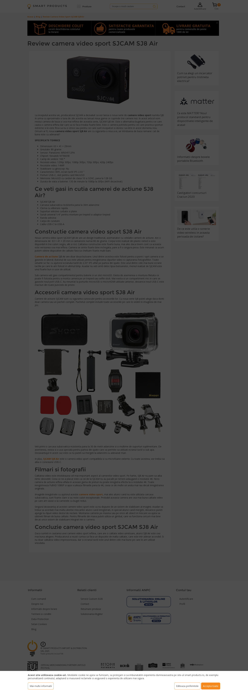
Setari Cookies (39, 624)
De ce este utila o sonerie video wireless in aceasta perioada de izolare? (193, 232)
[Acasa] (47, 6)
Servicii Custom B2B (92, 598)
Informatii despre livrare (44, 609)
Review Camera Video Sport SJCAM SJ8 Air (63, 16)
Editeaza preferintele (187, 686)
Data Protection (40, 619)
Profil (182, 603)
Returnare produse (91, 609)
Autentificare (200, 8)
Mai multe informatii (41, 686)
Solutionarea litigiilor (92, 614)
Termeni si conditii (41, 614)
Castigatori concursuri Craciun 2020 (191, 195)
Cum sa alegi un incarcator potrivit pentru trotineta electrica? (194, 77)
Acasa (30, 16)
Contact (180, 6)
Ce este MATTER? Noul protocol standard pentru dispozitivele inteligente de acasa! (195, 119)
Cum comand (38, 598)
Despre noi (37, 603)
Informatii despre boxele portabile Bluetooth (193, 159)
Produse (86, 6)
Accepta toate (210, 686)
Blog (38, 16)
